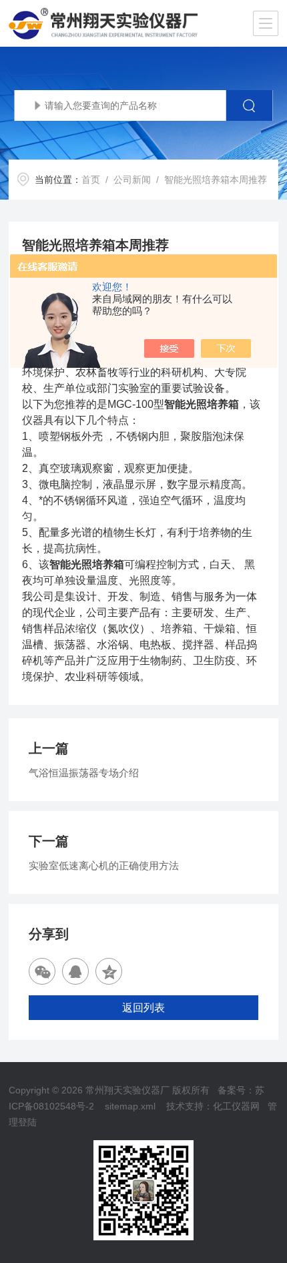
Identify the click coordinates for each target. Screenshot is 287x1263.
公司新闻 (132, 179)
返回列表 (143, 1007)
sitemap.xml (130, 1106)
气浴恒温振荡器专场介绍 (84, 772)
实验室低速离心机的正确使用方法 (104, 865)
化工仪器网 (236, 1106)
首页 (90, 179)
